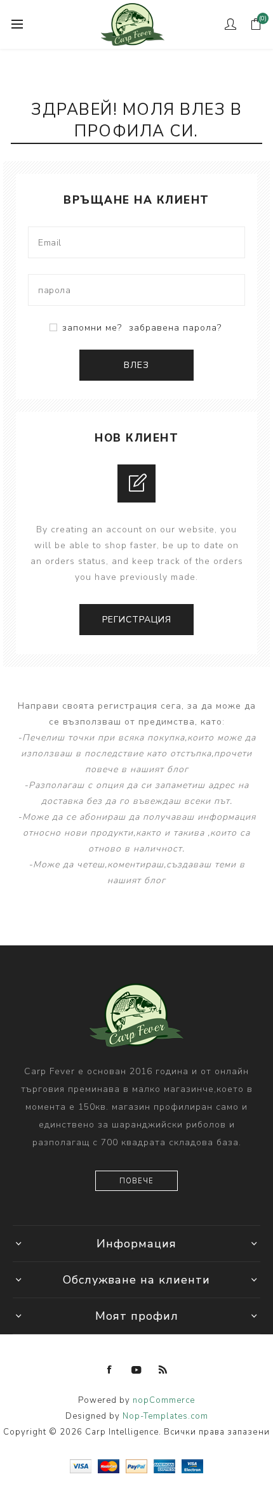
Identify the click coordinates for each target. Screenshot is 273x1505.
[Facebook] (110, 1370)
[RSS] (163, 1370)
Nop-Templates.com (165, 1416)
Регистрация (136, 620)
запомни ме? (92, 328)
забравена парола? (175, 328)
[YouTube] (136, 1370)
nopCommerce (164, 1400)
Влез (136, 365)
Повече (136, 1181)
